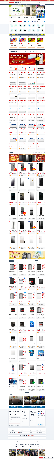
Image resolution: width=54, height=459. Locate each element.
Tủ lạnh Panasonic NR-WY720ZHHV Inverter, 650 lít (13, 172)
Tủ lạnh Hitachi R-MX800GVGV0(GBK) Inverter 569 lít (13, 215)
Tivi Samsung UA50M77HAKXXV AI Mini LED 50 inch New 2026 (22, 45)
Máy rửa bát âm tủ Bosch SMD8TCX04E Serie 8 (21, 286)
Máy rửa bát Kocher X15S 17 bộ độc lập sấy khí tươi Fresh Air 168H (40, 329)
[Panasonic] (15, 19)
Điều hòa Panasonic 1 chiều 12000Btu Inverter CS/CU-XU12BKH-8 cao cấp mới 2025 (40, 131)
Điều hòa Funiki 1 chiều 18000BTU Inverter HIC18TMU (22, 145)
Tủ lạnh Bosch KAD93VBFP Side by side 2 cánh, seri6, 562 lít (13, 201)
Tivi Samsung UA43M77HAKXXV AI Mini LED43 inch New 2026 (13, 45)
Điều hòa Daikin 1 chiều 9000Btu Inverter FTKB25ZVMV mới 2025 (31, 88)
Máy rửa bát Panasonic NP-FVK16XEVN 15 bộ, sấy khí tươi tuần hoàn (13, 286)
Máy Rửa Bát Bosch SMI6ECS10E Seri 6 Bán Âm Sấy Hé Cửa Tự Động (31, 300)
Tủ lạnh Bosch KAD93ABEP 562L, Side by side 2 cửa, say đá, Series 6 (40, 201)
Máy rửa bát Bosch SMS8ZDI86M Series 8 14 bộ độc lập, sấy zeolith (31, 271)
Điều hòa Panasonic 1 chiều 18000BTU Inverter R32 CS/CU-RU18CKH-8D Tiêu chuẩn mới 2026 (22, 74)
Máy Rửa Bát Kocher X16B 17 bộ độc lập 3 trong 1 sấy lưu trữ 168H (31, 314)
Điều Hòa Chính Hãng (13, 51)
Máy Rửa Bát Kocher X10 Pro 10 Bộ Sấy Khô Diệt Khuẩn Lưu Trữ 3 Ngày (13, 314)
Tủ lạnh (11, 152)
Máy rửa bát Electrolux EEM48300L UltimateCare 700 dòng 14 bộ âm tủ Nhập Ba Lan (31, 343)
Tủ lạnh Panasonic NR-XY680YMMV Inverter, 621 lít (31, 172)
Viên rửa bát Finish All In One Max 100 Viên (40, 358)
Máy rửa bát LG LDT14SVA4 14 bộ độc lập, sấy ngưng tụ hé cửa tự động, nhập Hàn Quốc (31, 372)
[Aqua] (24, 19)
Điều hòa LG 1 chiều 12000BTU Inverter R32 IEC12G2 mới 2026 (31, 145)
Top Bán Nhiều (11, 34)
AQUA (41, 152)
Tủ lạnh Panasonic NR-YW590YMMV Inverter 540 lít (22, 215)
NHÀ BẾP (31, 4)
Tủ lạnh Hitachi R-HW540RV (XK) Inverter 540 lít (40, 215)
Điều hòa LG (35, 51)
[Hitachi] (15, 21)
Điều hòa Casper (43, 51)
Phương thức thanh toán (24, 418)
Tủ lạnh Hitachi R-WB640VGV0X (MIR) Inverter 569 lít (12, 244)
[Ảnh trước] (10, 452)
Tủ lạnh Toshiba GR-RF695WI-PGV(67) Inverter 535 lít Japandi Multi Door (40, 244)
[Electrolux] (39, 21)
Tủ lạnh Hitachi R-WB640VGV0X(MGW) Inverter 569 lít (31, 244)
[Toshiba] (20, 19)
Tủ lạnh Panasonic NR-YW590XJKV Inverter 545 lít (31, 230)
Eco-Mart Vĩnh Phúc (30, 430)
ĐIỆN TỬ (15, 4)
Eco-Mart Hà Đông (39, 430)
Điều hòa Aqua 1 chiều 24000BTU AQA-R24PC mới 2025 (40, 117)
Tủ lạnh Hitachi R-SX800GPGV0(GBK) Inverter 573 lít (22, 230)
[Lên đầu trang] (52, 453)
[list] (27, 452)
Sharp (44, 152)
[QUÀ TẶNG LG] (22, 10)
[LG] (43, 19)
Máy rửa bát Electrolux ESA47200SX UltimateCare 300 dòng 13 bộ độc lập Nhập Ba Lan (40, 343)
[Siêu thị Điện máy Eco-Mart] (11, 2)
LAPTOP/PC (35, 4)
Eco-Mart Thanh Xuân (12, 432)
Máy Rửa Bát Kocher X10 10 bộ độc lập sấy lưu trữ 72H (22, 314)
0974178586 (40, 2)
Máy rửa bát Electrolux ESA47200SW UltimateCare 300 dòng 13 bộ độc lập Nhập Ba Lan (12, 358)
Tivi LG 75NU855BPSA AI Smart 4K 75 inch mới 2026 (40, 45)
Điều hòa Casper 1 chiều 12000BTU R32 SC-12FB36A (31, 103)
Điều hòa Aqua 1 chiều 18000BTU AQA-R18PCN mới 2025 (12, 131)
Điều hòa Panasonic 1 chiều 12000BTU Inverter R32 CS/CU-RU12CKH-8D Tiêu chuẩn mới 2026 (31, 74)
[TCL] (10, 21)
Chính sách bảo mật (24, 412)
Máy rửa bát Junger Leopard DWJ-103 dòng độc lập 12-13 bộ (40, 386)
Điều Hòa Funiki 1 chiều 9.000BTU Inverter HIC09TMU (22, 103)
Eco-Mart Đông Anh (12, 430)
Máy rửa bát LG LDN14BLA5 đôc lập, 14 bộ (40, 286)
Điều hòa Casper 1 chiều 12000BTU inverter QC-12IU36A (40, 103)
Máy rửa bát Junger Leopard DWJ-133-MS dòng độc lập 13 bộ (22, 329)
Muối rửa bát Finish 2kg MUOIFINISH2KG (11, 386)
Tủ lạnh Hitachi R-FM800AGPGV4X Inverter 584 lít (22, 201)
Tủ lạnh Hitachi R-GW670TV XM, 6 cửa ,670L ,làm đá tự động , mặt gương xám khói (12, 187)
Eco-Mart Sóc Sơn (21, 430)
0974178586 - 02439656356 (30, 435)
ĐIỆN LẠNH (20, 4)
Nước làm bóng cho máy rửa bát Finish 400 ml (12, 372)
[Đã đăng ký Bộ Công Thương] (40, 425)
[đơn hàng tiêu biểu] (40, 7)
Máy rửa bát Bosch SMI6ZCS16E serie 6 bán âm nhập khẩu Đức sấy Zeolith (22, 343)
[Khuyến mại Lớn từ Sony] (40, 16)
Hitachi (33, 152)
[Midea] (29, 21)
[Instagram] (43, 413)
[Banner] (27, 255)
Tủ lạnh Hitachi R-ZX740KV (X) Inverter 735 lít (22, 187)
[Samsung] (24, 21)
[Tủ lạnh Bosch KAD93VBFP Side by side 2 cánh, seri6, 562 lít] (13, 196)
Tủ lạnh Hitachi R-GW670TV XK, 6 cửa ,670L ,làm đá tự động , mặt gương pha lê (40, 172)
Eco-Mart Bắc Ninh (30, 432)
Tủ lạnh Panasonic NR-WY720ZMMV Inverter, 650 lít (22, 172)
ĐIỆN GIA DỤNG (25, 4)
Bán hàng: (33, 412)
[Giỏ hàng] (44, 2)
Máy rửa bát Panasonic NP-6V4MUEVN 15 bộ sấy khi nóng (12, 271)
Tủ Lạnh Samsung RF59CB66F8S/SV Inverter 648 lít (22, 244)
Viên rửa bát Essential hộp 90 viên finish (31, 329)
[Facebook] (38, 413)
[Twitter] (40, 413)
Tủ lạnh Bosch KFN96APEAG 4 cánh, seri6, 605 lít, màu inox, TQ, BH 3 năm (13, 230)
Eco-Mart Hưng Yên (21, 432)
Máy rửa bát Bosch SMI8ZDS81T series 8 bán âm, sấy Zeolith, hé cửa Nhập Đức (40, 300)
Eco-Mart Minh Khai (39, 432)
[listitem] (12, 452)
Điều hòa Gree (39, 51)
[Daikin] (10, 19)
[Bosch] (29, 19)
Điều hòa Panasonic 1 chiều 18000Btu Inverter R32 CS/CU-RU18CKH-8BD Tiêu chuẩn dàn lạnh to (13, 74)
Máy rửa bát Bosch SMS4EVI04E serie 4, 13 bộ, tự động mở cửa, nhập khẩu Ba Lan (12, 300)
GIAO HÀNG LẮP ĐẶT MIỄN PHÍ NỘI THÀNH (26, 34)
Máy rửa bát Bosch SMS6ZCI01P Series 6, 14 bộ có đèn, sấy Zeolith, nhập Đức (40, 315)
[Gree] (34, 21)
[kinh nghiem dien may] (40, 12)
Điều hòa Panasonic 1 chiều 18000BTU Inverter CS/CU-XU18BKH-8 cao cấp (12, 145)
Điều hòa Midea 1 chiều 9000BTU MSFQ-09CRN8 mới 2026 (12, 117)
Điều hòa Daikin (31, 51)
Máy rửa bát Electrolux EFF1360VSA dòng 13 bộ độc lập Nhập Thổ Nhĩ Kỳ (22, 358)
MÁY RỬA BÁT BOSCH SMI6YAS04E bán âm (40, 372)
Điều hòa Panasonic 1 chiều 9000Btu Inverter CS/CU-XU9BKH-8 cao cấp (31, 131)
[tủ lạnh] (27, 158)
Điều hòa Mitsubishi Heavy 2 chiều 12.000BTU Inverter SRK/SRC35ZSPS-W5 (22, 131)
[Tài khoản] (43, 2)
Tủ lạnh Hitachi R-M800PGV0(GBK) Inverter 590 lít (40, 230)
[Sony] (39, 19)
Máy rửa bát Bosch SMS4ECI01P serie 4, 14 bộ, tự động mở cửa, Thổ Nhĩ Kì (22, 300)
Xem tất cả (44, 394)
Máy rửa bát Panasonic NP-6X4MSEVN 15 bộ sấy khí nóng (22, 271)
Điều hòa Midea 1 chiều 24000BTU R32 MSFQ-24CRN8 (22, 117)
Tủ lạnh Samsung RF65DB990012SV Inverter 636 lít (31, 187)
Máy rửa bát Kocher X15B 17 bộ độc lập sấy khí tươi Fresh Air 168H (13, 343)
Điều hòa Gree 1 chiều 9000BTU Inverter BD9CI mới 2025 (12, 103)
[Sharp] (20, 21)
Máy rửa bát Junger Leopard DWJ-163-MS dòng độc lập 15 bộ (13, 329)
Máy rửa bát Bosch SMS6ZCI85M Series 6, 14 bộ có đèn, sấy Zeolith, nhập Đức (22, 372)
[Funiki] (43, 21)
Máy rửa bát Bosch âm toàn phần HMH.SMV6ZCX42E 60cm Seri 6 (22, 386)
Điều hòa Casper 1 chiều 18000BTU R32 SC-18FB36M (40, 145)
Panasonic (36, 152)
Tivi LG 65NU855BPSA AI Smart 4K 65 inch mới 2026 (31, 45)
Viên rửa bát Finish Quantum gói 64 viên (31, 358)
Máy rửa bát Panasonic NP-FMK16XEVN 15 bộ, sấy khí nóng (40, 271)
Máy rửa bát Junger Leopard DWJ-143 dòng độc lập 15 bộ (31, 386)
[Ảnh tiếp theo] (44, 452)
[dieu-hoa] (27, 59)
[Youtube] (41, 413)
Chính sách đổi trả (24, 415)
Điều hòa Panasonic (27, 51)
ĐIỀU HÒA (11, 4)
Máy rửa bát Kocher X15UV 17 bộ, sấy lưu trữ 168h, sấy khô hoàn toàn (31, 286)
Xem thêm (27, 392)
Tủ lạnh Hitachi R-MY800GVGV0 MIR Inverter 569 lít (31, 201)
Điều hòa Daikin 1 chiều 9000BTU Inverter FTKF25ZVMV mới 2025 (12, 88)
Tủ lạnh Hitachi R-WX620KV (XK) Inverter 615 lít (40, 187)
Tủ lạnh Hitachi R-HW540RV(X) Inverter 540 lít (31, 215)
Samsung (39, 152)
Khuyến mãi (43, 4)
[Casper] (34, 19)
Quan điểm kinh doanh (24, 421)
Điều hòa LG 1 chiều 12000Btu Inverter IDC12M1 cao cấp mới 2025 (40, 88)
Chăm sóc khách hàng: (33, 415)
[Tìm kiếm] (20, 2)
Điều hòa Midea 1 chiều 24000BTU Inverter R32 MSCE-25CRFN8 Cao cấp (31, 117)
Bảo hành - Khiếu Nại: (33, 414)
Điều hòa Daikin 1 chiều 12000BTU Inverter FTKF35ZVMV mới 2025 (40, 74)
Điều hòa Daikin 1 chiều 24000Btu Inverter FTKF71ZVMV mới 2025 (22, 88)
